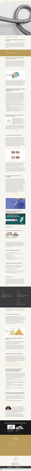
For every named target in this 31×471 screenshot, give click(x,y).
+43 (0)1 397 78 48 (15, 461)
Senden (15, 449)
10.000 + (19, 302)
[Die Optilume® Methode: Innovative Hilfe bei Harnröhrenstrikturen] (11, 427)
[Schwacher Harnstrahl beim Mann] (19, 427)
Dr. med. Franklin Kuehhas (15, 406)
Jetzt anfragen (15, 130)
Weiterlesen (17, 431)
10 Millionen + (4, 293)
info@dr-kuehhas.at (15, 462)
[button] (1, 469)
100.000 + (19, 293)
